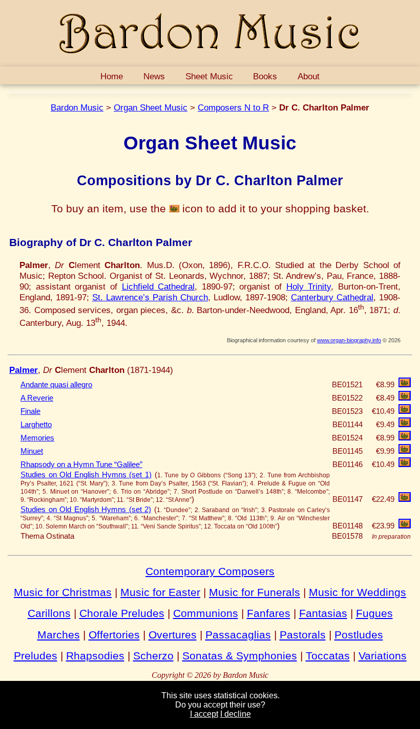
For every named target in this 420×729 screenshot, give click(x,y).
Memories (37, 438)
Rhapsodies (95, 655)
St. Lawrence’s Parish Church (150, 297)
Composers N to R (233, 107)
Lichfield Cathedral (158, 286)
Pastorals (303, 634)
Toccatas (328, 655)
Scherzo (153, 655)
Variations (383, 655)
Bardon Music (77, 107)
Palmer (23, 370)
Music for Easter (160, 592)
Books (265, 76)
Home (111, 76)
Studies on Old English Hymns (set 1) (86, 475)
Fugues (374, 613)
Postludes (358, 634)
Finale (30, 411)
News (154, 76)
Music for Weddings (357, 592)
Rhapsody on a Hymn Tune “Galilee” (81, 464)
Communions (205, 613)
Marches (58, 634)
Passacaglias (238, 634)
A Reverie (36, 398)
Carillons (49, 613)
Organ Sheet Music (150, 107)
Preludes (35, 655)
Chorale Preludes (121, 613)
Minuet (31, 451)
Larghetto (36, 425)
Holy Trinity (308, 286)
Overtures (173, 634)
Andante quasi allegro (56, 385)
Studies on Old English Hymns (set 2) (85, 509)
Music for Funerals (254, 592)
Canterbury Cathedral (332, 297)
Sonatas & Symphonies (239, 655)
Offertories (114, 634)
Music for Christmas (63, 592)
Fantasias (323, 613)
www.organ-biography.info (349, 340)
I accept (204, 714)
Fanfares (268, 613)
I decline (235, 714)
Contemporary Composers (210, 571)
